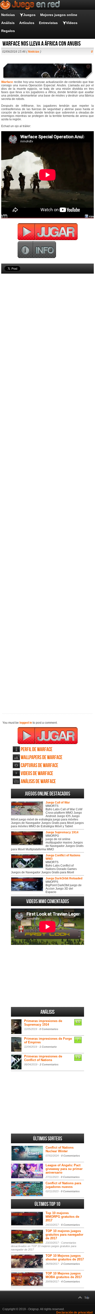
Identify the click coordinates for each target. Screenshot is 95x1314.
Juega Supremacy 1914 (62, 832)
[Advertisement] (47, 485)
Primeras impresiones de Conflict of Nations (43, 1058)
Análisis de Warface (38, 781)
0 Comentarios (48, 1029)
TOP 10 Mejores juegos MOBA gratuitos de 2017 (64, 1275)
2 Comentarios (49, 1064)
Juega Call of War (58, 802)
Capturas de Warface (39, 765)
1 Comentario (48, 1046)
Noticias (8, 15)
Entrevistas (48, 23)
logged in (25, 722)
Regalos (8, 31)
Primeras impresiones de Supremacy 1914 (43, 1022)
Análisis (8, 23)
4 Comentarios (70, 1281)
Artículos (26, 23)
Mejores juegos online (58, 15)
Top (86, 1297)
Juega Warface (48, 735)
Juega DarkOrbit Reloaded (64, 878)
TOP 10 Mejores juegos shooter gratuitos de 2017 (65, 1257)
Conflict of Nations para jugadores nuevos (63, 1185)
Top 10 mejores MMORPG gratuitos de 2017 (62, 1216)
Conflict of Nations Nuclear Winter (60, 1149)
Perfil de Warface (36, 749)
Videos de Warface (37, 773)
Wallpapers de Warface (41, 757)
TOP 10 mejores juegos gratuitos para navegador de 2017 (64, 1234)
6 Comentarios (70, 1224)
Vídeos (71, 23)
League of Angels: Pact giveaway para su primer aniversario (64, 1168)
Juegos (29, 15)
